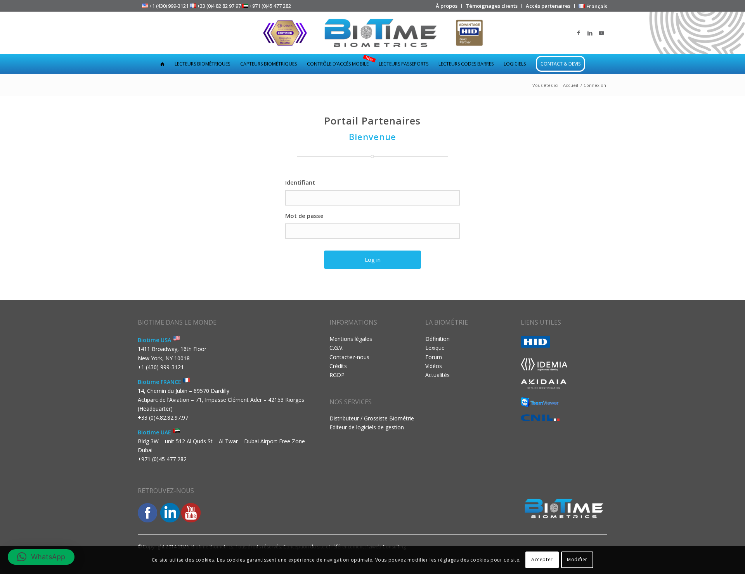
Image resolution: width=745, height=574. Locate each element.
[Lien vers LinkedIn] (590, 33)
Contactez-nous (349, 357)
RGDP (337, 375)
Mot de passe (304, 216)
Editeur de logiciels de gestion (366, 427)
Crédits (338, 366)
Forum (433, 357)
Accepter (542, 559)
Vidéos (433, 366)
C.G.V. (336, 347)
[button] (41, 557)
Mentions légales (350, 338)
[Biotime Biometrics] (372, 33)
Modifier (577, 559)
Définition (437, 338)
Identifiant (300, 182)
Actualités (437, 375)
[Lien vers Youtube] (601, 33)
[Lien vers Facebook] (578, 33)
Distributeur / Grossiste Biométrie (371, 418)
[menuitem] (447, 6)
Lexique (435, 347)
